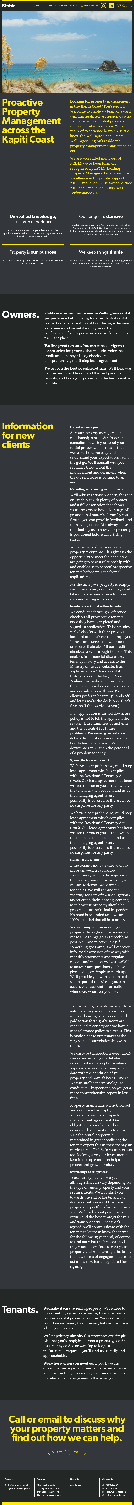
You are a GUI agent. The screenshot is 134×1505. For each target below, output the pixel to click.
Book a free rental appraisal (16, 1485)
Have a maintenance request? (49, 1495)
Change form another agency (17, 1489)
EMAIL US (120, 5)
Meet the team (76, 1485)
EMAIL (77, 1452)
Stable (63, 6)
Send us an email (113, 1489)
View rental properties (46, 1485)
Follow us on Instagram (115, 1495)
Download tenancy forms (48, 1492)
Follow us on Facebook (115, 1492)
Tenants (51, 6)
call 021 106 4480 (124, 7)
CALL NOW (57, 1452)
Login (73, 6)
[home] (14, 6)
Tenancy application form (48, 1489)
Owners (39, 6)
